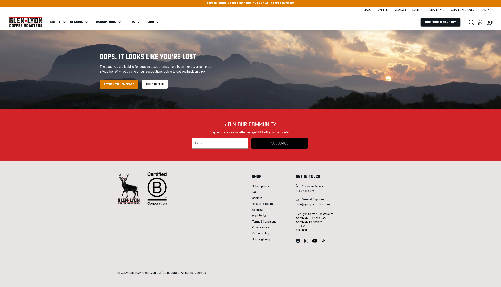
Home (368, 10)
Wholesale (436, 10)
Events (417, 10)
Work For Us (259, 215)
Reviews (400, 10)
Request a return (262, 203)
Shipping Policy (261, 239)
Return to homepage (119, 84)
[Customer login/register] (480, 22)
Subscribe (279, 143)
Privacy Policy (260, 227)
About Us (257, 209)
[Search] (471, 22)
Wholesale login (462, 10)
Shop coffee (155, 83)
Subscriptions (260, 186)
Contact (487, 10)
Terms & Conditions (264, 221)
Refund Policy (260, 233)
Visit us (383, 10)
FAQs (255, 192)
